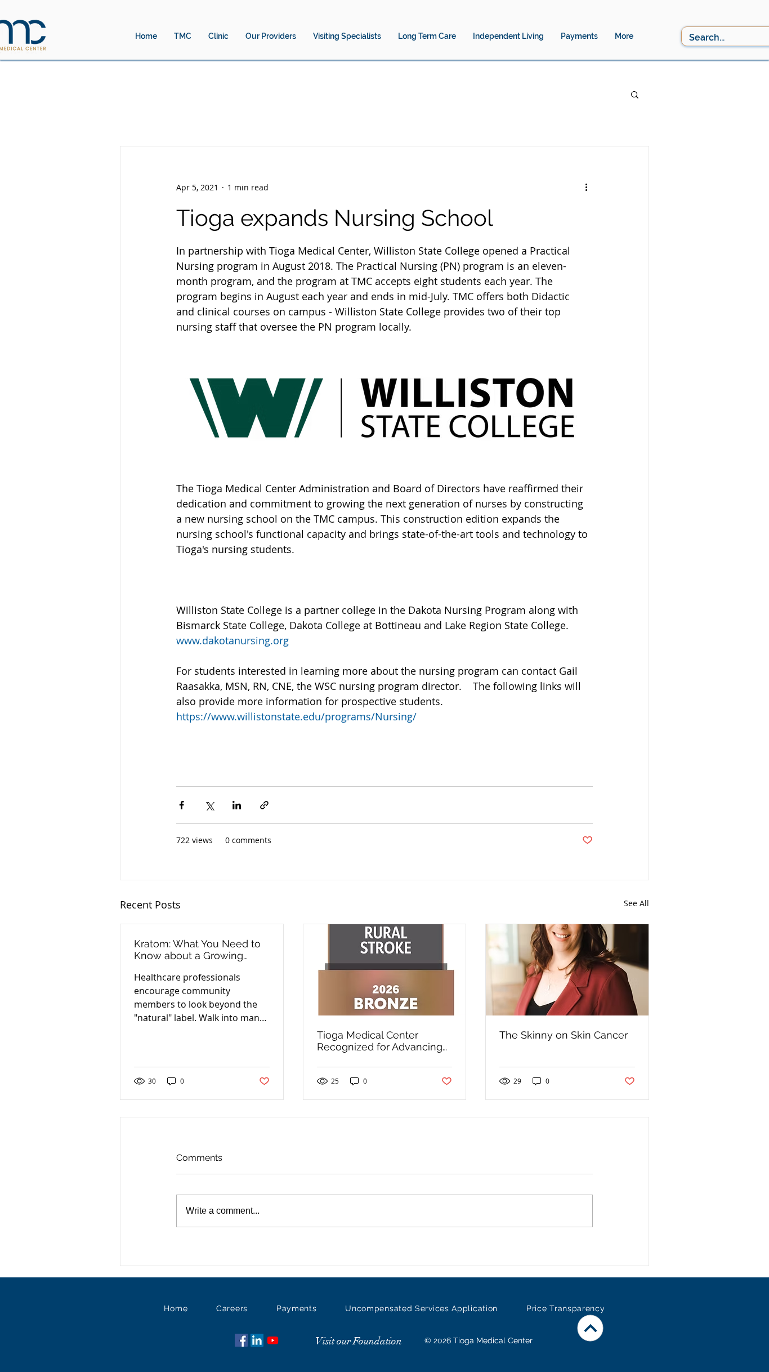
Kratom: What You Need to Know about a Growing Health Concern (197, 949)
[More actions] (586, 187)
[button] (271, 36)
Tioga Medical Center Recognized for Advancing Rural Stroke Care (379, 1041)
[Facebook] (241, 1340)
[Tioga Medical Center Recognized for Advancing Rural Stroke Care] (384, 969)
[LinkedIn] (257, 1340)
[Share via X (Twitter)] (209, 805)
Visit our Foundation (358, 1341)
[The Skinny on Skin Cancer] (567, 969)
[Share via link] (264, 805)
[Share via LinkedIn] (236, 805)
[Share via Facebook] (181, 805)
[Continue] (590, 1328)
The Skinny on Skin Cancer (563, 1035)
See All (636, 903)
